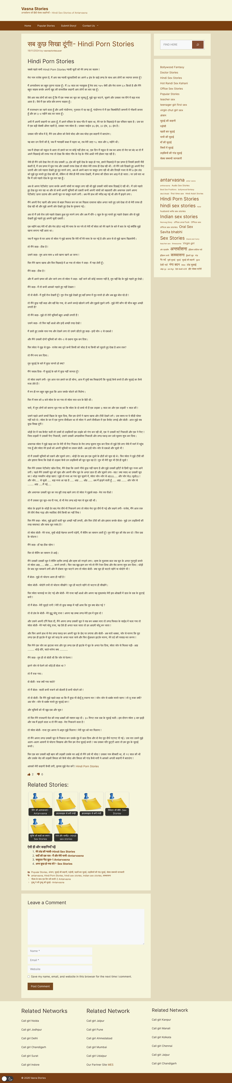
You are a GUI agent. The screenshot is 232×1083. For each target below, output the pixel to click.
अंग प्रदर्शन (164, 249)
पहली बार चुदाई (80, 872)
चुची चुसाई (171, 260)
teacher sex (167, 99)
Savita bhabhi (171, 232)
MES (110, 1064)
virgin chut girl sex (171, 110)
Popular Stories (46, 25)
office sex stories (169, 227)
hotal (199, 207)
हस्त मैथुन (171, 269)
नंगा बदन (174, 264)
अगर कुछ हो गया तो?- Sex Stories (54, 863)
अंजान (51, 872)
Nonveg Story (166, 222)
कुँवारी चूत (189, 255)
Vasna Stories (34, 8)
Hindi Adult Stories (194, 193)
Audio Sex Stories (181, 185)
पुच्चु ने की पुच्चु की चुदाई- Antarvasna (47, 882)
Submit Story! (68, 25)
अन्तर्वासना (178, 248)
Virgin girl (188, 243)
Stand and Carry (192, 239)
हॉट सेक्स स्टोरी (195, 268)
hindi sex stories (73, 875)
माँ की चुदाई (166, 142)
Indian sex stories (92, 875)
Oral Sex (186, 226)
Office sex (196, 222)
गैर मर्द (163, 259)
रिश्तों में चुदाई (166, 147)
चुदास (198, 260)
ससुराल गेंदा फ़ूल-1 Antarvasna (53, 859)
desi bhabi (164, 194)
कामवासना (107, 875)
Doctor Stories (169, 72)
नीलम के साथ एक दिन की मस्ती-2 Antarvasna (51, 879)
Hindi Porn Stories (87, 766)
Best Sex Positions (168, 189)
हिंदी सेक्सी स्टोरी (181, 269)
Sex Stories (172, 238)
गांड (196, 255)
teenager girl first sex (173, 104)
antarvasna (37, 875)
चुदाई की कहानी (61, 872)
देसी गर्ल (164, 264)
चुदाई (179, 260)
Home (27, 25)
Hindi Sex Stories (171, 77)
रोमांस (183, 265)
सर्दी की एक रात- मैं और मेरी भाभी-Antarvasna (60, 855)
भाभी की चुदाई (167, 137)
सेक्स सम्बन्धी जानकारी (115, 872)
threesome (176, 243)
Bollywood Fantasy (172, 67)
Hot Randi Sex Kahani (174, 83)
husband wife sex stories (173, 211)
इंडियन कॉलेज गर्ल (195, 249)
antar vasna (191, 181)
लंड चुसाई (191, 264)
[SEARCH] (198, 45)
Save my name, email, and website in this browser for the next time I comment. (81, 976)
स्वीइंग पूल (163, 269)
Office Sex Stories (171, 88)
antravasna (165, 186)
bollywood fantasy (186, 189)
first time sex (177, 193)
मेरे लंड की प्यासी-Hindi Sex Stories (55, 851)
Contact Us (89, 25)
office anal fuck (181, 222)
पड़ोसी (70, 872)
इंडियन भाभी (164, 255)
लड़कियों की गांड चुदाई (96, 872)
